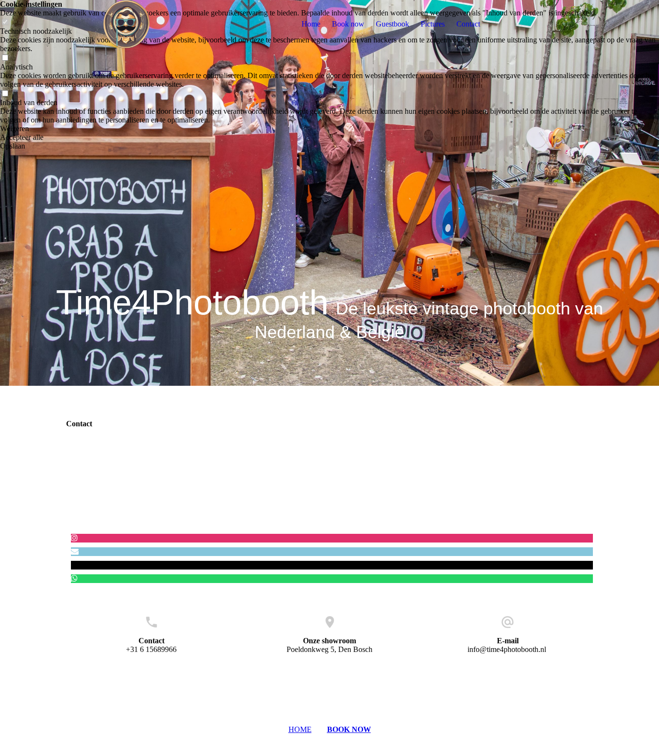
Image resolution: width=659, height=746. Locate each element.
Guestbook (392, 24)
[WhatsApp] (74, 578)
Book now (348, 24)
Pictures (433, 24)
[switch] (5, 58)
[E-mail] (75, 551)
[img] (126, 24)
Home (311, 24)
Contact (468, 24)
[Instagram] (74, 538)
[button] (329, 128)
